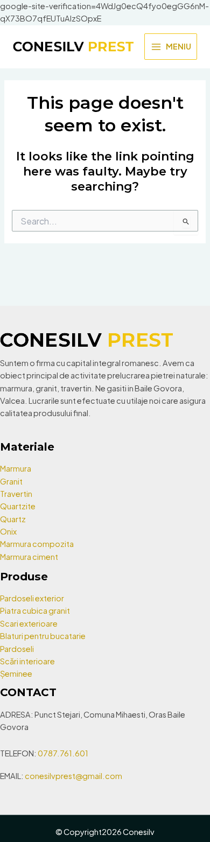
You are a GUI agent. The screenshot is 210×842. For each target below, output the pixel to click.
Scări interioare (27, 661)
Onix (8, 531)
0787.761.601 (63, 753)
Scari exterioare (29, 623)
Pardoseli (17, 649)
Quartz (13, 519)
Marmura (15, 468)
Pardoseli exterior (32, 598)
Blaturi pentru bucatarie (43, 636)
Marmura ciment (29, 557)
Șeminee (16, 673)
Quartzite (18, 506)
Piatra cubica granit (35, 610)
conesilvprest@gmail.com (73, 776)
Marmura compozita (37, 544)
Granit (11, 481)
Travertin (16, 494)
